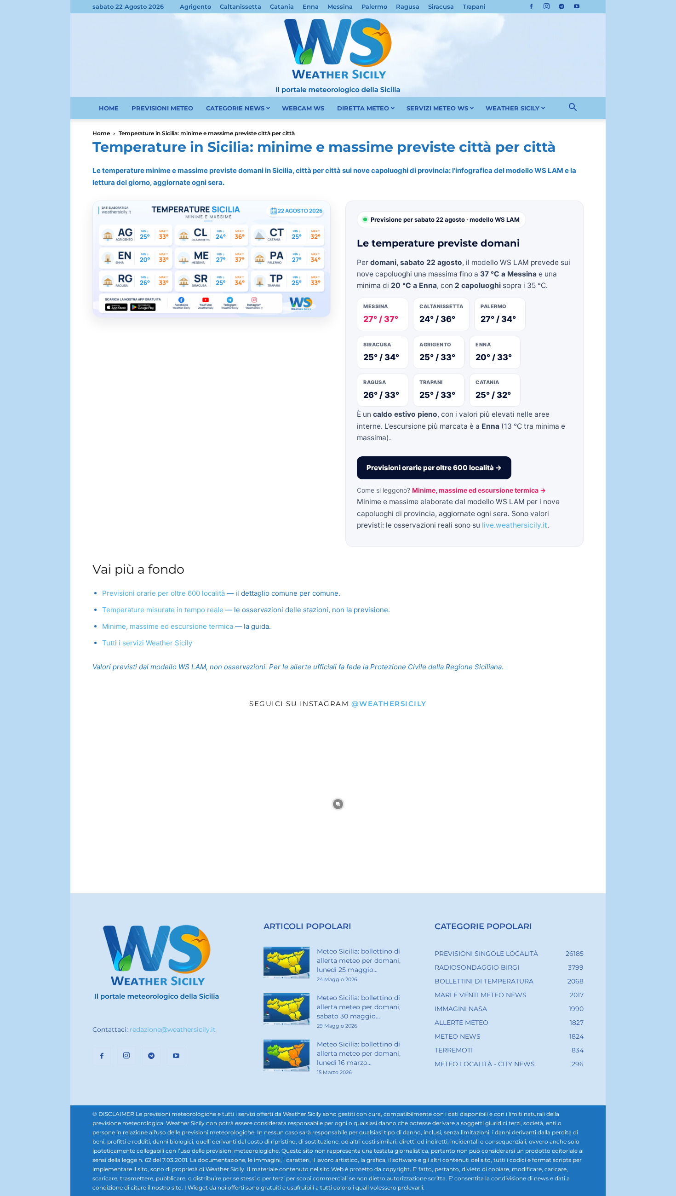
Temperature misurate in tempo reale (162, 609)
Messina (340, 6)
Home (101, 133)
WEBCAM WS (303, 108)
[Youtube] (577, 6)
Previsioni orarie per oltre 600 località (163, 593)
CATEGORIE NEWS (235, 108)
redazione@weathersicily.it (173, 1029)
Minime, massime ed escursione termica (167, 626)
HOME (109, 108)
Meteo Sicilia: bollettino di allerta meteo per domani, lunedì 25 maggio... (359, 960)
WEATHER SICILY (512, 108)
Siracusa (441, 6)
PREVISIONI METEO (162, 108)
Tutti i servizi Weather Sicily (147, 642)
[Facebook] (531, 6)
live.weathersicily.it (514, 525)
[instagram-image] (159, 804)
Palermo (374, 6)
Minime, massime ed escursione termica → (479, 490)
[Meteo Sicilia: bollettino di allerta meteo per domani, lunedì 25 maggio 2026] (286, 963)
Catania (282, 6)
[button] (572, 108)
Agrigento (195, 6)
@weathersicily (389, 703)
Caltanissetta (240, 6)
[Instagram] (546, 6)
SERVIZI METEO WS (437, 108)
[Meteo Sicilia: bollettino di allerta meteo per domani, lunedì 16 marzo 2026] (286, 1056)
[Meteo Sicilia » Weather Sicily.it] (338, 55)
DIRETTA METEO (363, 108)
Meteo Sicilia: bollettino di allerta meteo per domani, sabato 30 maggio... (359, 1007)
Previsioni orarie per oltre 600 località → (434, 467)
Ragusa (407, 6)
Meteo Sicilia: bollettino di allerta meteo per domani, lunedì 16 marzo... (359, 1053)
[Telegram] (561, 6)
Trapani (474, 6)
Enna (311, 6)
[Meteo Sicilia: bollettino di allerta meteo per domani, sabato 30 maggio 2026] (286, 1009)
